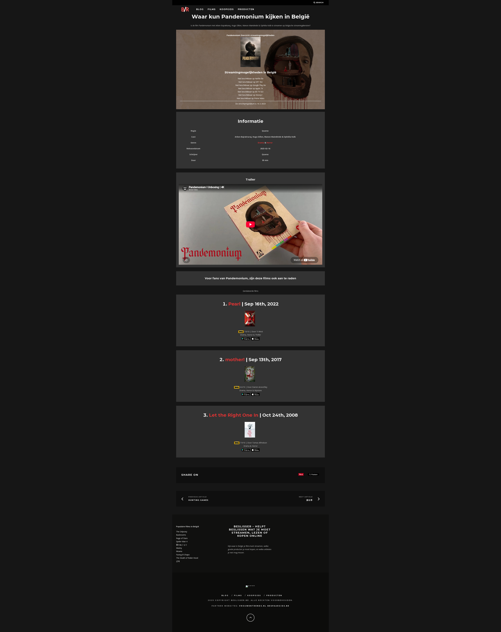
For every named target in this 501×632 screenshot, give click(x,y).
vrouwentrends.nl (253, 606)
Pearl (234, 304)
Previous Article (197, 497)
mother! (235, 359)
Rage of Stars (182, 538)
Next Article (306, 497)
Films (212, 9)
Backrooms (181, 535)
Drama (261, 142)
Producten (246, 9)
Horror (270, 142)
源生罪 (309, 500)
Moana (179, 551)
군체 (178, 561)
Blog (200, 9)
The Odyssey (181, 531)
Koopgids (227, 9)
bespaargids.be (278, 606)
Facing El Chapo (183, 554)
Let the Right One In (233, 415)
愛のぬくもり (181, 545)
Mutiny (179, 548)
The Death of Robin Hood (187, 558)
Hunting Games (198, 500)
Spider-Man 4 (181, 541)
